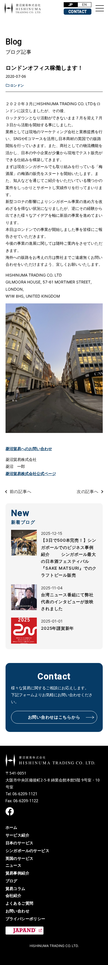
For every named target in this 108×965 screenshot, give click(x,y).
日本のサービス (20, 842)
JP (70, 4)
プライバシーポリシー (25, 918)
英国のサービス (20, 858)
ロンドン (17, 85)
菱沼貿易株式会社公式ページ (31, 473)
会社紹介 (14, 895)
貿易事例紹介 (18, 873)
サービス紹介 (18, 835)
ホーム (11, 827)
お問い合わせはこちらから (54, 717)
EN (84, 4)
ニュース (14, 865)
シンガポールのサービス (28, 850)
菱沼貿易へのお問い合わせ (29, 448)
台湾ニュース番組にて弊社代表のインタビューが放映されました (67, 601)
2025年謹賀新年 (57, 628)
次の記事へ (88, 491)
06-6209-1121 (24, 794)
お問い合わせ (18, 911)
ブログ (11, 880)
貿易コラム (15, 888)
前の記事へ (21, 491)
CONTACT (77, 11)
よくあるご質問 (20, 903)
